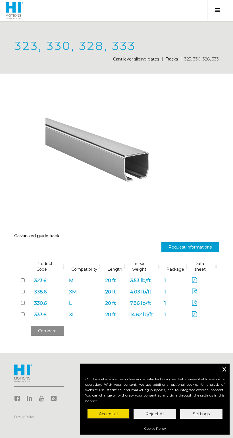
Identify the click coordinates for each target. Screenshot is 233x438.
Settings (201, 413)
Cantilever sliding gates (136, 59)
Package (175, 269)
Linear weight (139, 266)
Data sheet (200, 266)
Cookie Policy (155, 428)
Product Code (44, 266)
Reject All (154, 413)
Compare (47, 330)
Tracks (172, 59)
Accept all (108, 413)
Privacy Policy (24, 417)
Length (114, 269)
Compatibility (84, 269)
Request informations (190, 247)
